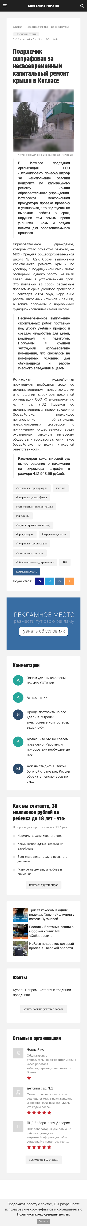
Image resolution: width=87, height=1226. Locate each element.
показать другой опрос (43, 884)
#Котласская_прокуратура (31, 487)
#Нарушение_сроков (54, 534)
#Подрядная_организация (31, 543)
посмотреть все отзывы (43, 1159)
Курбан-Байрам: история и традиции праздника (42, 992)
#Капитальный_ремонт (29, 552)
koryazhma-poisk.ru (43, 6)
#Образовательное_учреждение (35, 562)
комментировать (26, 571)
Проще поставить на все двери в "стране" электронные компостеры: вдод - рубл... (48, 719)
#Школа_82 (22, 515)
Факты (20, 978)
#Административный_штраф (33, 525)
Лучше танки (37, 697)
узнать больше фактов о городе (43, 1009)
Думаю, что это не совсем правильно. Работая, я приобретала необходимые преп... (48, 746)
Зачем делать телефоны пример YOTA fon (46, 680)
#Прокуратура (24, 534)
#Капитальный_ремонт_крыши (34, 506)
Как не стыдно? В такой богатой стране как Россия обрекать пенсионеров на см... (48, 773)
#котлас (60, 487)
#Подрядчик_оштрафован (31, 497)
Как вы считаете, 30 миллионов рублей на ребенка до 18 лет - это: (39, 812)
